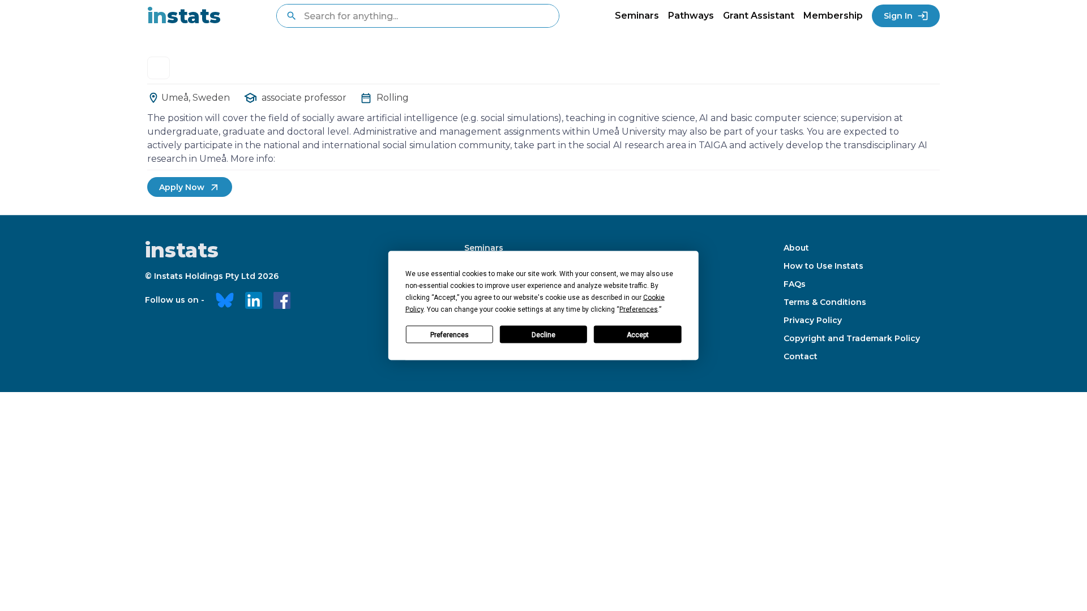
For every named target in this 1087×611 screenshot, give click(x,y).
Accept (638, 334)
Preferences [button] (638, 309)
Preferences (449, 334)
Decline (543, 334)
